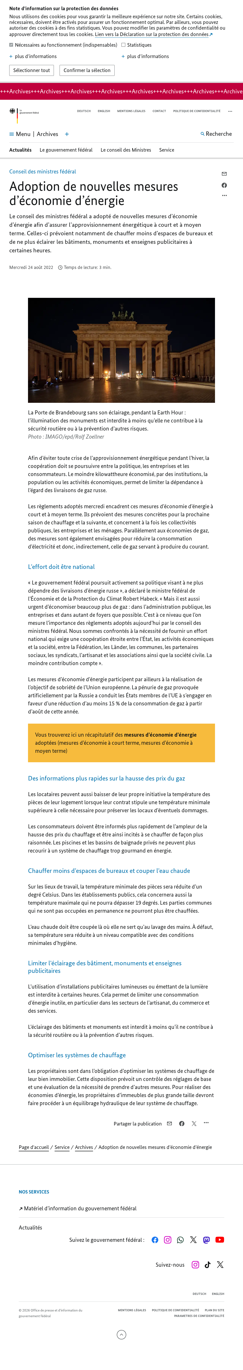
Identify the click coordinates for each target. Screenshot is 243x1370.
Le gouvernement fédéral (66, 150)
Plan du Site (214, 1310)
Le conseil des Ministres (126, 150)
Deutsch (84, 111)
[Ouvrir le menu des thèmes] (67, 134)
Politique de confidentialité (196, 111)
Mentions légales (131, 111)
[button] (230, 111)
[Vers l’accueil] (24, 116)
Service (166, 150)
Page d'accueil (34, 1147)
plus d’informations (36, 56)
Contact (159, 111)
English (104, 111)
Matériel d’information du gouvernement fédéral (79, 1208)
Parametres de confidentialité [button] (199, 1316)
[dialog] (121, 41)
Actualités (20, 150)
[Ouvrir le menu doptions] (225, 197)
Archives (84, 1147)
